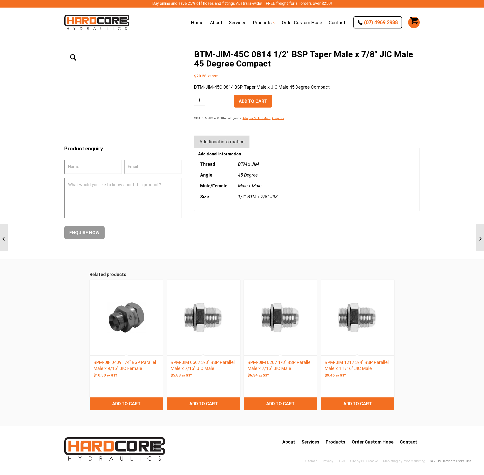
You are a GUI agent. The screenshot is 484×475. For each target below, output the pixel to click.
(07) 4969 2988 (380, 22)
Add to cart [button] (126, 403)
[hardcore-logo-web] (96, 22)
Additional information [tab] (222, 141)
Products (335, 442)
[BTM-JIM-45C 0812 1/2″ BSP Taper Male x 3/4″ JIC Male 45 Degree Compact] (4, 237)
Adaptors (278, 118)
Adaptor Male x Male (256, 118)
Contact (408, 442)
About (288, 442)
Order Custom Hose (373, 442)
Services (310, 442)
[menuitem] (197, 22)
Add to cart (253, 101)
